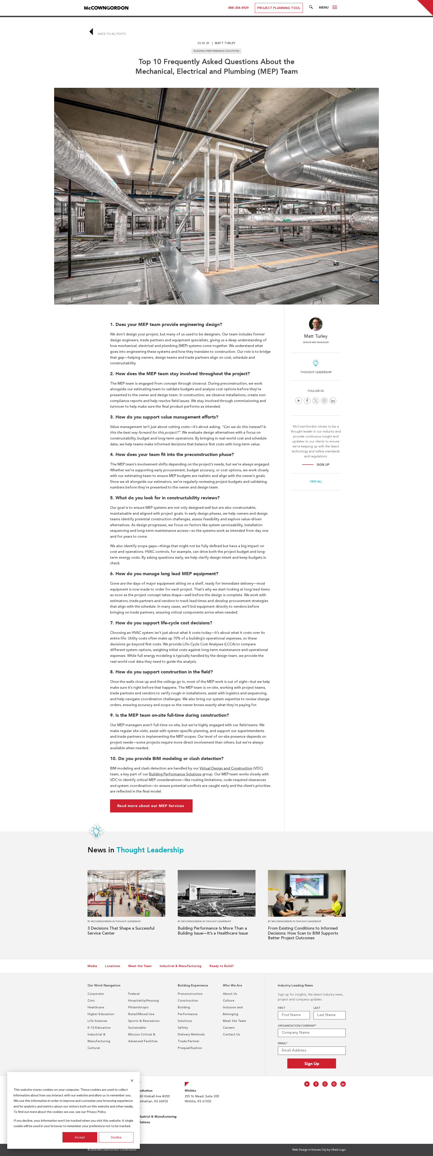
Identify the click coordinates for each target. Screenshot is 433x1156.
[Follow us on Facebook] (307, 400)
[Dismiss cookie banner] (132, 1081)
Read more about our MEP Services (151, 806)
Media (92, 966)
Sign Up (323, 464)
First (282, 1008)
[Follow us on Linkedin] (332, 400)
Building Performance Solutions (175, 774)
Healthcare (96, 1007)
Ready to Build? (222, 966)
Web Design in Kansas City (309, 1150)
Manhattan (144, 1090)
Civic (91, 1000)
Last (316, 1008)
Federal (134, 994)
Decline (116, 1137)
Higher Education (101, 1014)
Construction (188, 1000)
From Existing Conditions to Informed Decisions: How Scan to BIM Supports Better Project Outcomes (303, 933)
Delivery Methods (191, 1034)
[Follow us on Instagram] (324, 400)
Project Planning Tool (278, 8)
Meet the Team (140, 966)
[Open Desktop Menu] (335, 8)
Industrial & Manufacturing (180, 966)
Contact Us (231, 1034)
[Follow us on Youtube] (298, 400)
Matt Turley (225, 43)
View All (316, 481)
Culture (228, 1000)
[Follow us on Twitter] (315, 400)
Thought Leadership (150, 850)
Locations (112, 966)
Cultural (94, 1048)
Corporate (96, 994)
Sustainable (137, 1027)
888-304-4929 (238, 7)
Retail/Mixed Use (141, 1014)
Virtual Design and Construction (226, 768)
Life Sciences (97, 1021)
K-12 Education (99, 1027)
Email (282, 1043)
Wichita (190, 1090)
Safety (183, 1027)
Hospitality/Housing (143, 1000)
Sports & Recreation (143, 1021)
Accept (80, 1137)
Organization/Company (297, 1026)
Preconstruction (190, 994)
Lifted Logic (338, 1150)
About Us (230, 994)
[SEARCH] (311, 8)
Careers (229, 1027)
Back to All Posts (111, 34)
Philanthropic (138, 1007)
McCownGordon (101, 921)
